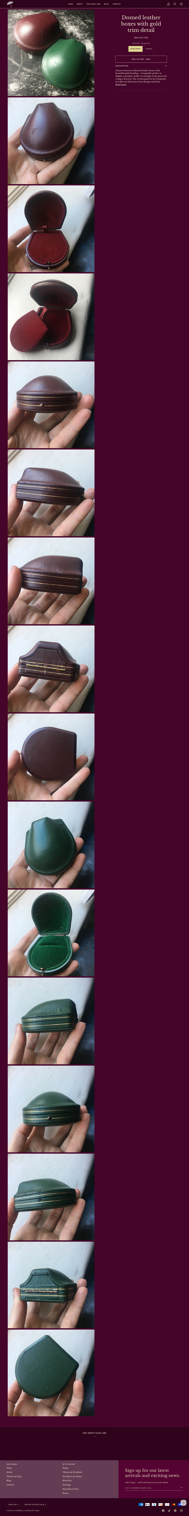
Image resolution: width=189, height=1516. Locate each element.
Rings (65, 1468)
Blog (8, 1480)
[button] (70, 4)
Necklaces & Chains (72, 1476)
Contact (10, 1485)
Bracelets (67, 1480)
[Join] (180, 1487)
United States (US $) (34, 1504)
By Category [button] (69, 1464)
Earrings (67, 1485)
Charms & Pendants (72, 1472)
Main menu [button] (11, 1464)
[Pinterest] (175, 1510)
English (13, 1504)
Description (121, 66)
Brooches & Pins (71, 1489)
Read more (120, 84)
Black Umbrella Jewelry (21, 1511)
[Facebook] (163, 1510)
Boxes (66, 1493)
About (9, 1472)
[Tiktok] (169, 1510)
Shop (9, 1468)
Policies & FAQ (13, 1476)
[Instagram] (181, 1510)
